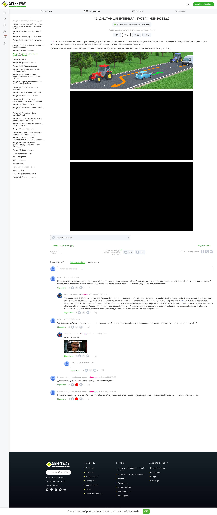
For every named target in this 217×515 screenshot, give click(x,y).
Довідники (90, 472)
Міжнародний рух (24, 129)
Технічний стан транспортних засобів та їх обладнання (28, 138)
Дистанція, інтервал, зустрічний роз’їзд (25, 55)
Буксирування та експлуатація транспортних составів (27, 100)
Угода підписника (52, 485)
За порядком (93, 262)
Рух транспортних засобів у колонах (28, 109)
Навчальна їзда (23, 104)
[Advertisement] (132, 427)
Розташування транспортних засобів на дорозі (28, 46)
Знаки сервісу (18, 170)
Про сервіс (90, 468)
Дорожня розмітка (25, 177)
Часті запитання (124, 491)
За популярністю (77, 262)
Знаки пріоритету (20, 157)
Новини (120, 479)
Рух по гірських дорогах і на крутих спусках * (28, 124)
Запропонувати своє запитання (130, 474)
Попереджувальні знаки (22, 153)
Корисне (120, 463)
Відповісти (61, 288)
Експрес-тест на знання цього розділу (133, 24)
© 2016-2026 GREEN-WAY (55, 478)
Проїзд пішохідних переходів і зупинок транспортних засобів (27, 76)
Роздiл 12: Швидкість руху (63, 246)
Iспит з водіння (92, 485)
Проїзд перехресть (25, 66)
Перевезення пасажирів (27, 92)
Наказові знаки (19, 163)
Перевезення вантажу (26, 96)
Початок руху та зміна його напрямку (28, 41)
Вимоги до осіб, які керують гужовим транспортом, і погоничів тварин (28, 26)
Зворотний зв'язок (58, 472)
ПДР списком (137, 11)
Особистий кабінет (203, 4)
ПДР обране (180, 11)
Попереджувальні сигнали (27, 37)
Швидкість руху (23, 50)
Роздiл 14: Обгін (204, 246)
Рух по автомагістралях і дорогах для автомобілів (27, 119)
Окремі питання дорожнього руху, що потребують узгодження (26, 145)
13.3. (136, 35)
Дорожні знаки (23, 150)
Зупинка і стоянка (24, 63)
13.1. (116, 35)
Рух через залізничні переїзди (25, 88)
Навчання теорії (92, 476)
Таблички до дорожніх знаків (24, 174)
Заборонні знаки (19, 160)
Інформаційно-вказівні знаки (24, 167)
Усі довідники (46, 11)
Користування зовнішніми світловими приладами (27, 83)
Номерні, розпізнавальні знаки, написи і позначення (27, 133)
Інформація (90, 463)
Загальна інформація (94, 494)
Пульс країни (122, 496)
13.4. (147, 35)
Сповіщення (122, 483)
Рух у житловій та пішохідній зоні (24, 114)
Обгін (19, 59)
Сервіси (89, 489)
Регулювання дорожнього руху (27, 32)
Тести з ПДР (91, 481)
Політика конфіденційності (55, 481)
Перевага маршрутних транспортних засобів (26, 70)
